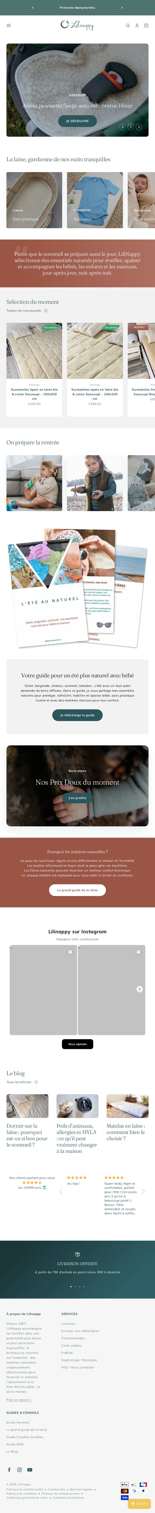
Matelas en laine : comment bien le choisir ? (126, 1132)
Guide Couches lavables (24, 1437)
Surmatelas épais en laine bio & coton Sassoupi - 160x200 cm (34, 394)
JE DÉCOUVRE (77, 121)
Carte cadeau (71, 1345)
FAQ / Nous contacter (77, 1367)
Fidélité (67, 1353)
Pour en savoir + (19, 1400)
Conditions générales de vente (27, 1497)
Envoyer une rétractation (80, 1331)
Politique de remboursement (61, 1493)
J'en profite (77, 798)
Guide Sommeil (18, 1422)
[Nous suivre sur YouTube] (29, 1470)
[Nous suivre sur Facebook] (9, 1470)
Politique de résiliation (21, 1493)
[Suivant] (122, 8)
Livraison (68, 1323)
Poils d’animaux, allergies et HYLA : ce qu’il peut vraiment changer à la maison (77, 1138)
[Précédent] (33, 8)
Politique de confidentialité (24, 1489)
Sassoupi (34, 384)
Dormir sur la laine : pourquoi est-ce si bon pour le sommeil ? (26, 1135)
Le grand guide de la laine (77, 890)
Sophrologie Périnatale (79, 1360)
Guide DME (15, 1444)
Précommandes (73, 1338)
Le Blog (12, 1451)
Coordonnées (56, 1489)
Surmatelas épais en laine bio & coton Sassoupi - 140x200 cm (94, 394)
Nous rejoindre (77, 1044)
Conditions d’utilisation (68, 1497)
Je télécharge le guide (77, 715)
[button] (62, 1191)
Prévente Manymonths (77, 8)
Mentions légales (81, 1489)
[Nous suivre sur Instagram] (19, 1470)
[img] (32, 1182)
